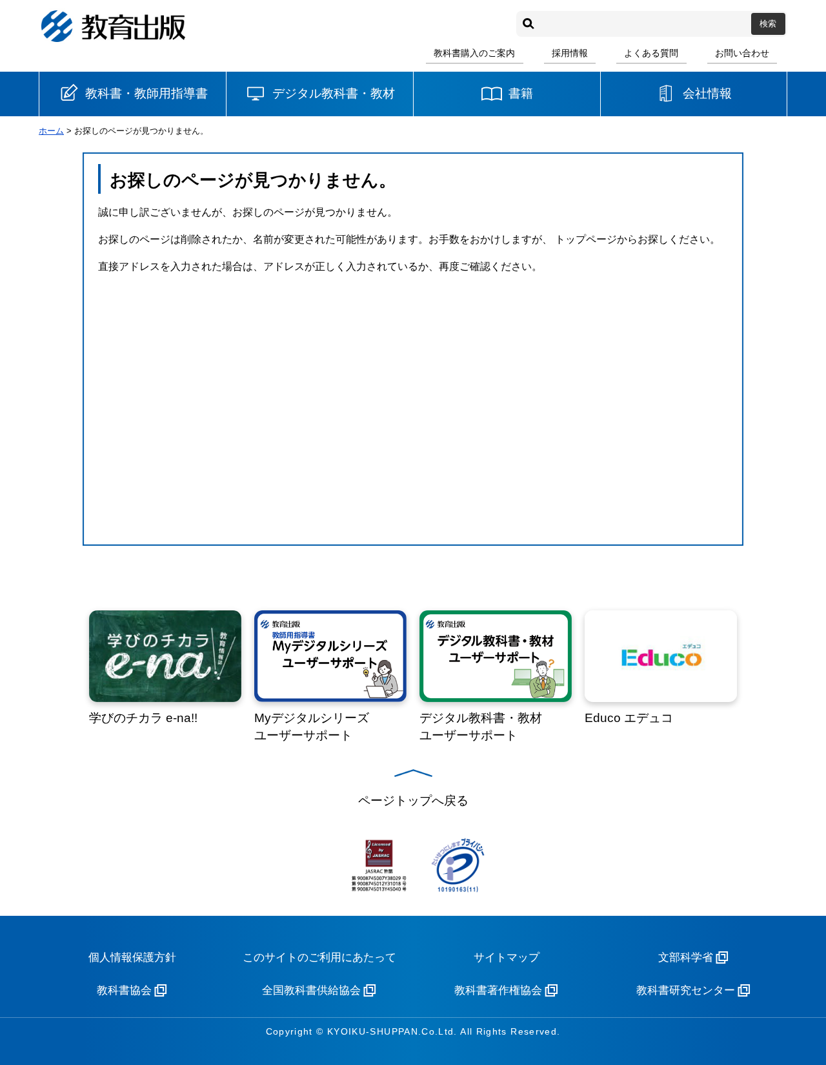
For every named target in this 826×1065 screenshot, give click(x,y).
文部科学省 (685, 957)
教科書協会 (124, 990)
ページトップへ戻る (413, 800)
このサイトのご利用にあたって (319, 957)
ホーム (51, 131)
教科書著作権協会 (498, 990)
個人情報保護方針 (132, 957)
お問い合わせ (742, 53)
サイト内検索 (528, 23)
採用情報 (570, 53)
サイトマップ (506, 957)
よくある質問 (651, 53)
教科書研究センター (685, 990)
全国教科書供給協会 (311, 990)
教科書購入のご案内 (474, 53)
